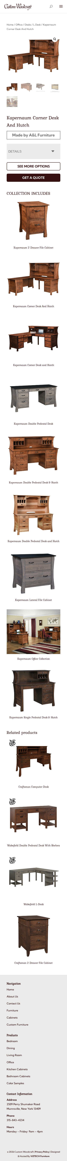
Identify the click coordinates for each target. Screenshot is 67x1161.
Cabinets (12, 1017)
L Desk (37, 24)
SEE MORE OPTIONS (33, 166)
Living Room (14, 1055)
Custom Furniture (17, 1024)
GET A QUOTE (33, 178)
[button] (55, 39)
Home (10, 24)
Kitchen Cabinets (17, 1069)
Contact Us (13, 1003)
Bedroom (12, 1041)
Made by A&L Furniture (33, 135)
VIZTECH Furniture (39, 1156)
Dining (11, 1048)
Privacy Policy (42, 1151)
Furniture (12, 1010)
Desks (28, 24)
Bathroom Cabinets (18, 1076)
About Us (12, 996)
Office (19, 24)
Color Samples (15, 1083)
